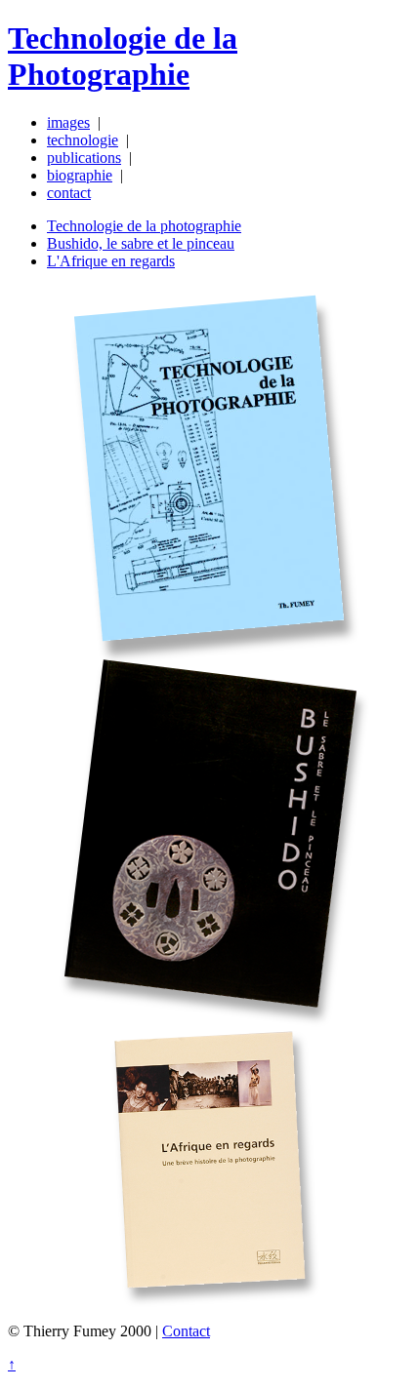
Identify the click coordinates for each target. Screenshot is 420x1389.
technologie (82, 140)
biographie (79, 175)
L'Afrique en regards (111, 261)
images (68, 122)
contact (69, 192)
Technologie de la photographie (144, 226)
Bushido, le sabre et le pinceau (140, 243)
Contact (186, 1331)
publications (84, 157)
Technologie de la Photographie (122, 56)
